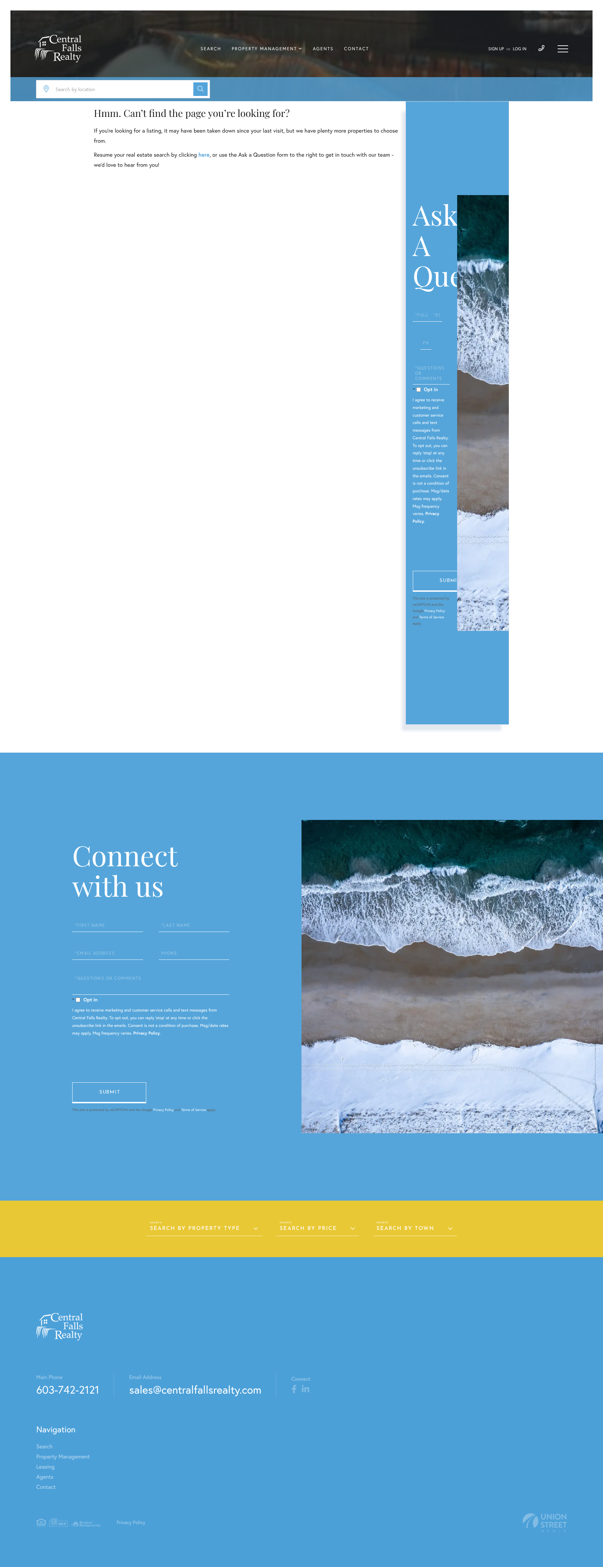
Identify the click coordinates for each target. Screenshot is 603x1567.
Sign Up (496, 49)
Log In (520, 49)
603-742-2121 (67, 1389)
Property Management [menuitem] (264, 49)
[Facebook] (294, 1389)
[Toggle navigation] (563, 48)
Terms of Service (431, 617)
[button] (200, 89)
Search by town (405, 1228)
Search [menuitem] (211, 49)
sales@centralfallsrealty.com (195, 1389)
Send (450, 581)
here (203, 154)
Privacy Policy (434, 611)
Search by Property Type (195, 1228)
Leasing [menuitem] (45, 1466)
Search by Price (308, 1228)
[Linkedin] (305, 1389)
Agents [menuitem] (323, 49)
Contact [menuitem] (356, 49)
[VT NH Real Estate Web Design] (545, 1522)
